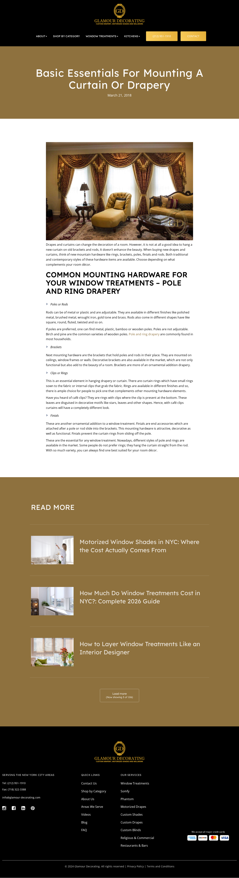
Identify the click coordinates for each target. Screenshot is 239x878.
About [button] (40, 36)
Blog (84, 822)
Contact (193, 36)
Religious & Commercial (137, 838)
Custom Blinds (131, 830)
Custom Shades (132, 814)
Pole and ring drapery (144, 334)
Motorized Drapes (133, 807)
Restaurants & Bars (134, 845)
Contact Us (89, 783)
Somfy (125, 791)
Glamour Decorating (87, 866)
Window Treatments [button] (101, 36)
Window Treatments (135, 783)
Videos (86, 814)
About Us (87, 799)
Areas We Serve (92, 807)
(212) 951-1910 (162, 36)
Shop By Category (66, 36)
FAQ (84, 830)
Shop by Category (93, 791)
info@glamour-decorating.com (21, 797)
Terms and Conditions (160, 866)
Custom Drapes (132, 822)
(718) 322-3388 (17, 789)
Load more (119, 695)
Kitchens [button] (131, 36)
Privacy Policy (135, 866)
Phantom (127, 799)
